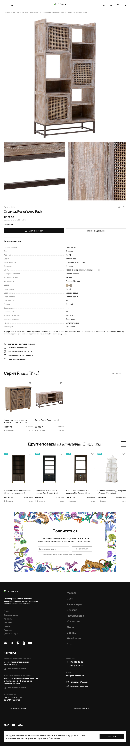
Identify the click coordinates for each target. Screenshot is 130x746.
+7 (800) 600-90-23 (74, 666)
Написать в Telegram (79, 686)
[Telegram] (11, 643)
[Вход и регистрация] (124, 5)
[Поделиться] (119, 207)
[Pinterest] (18, 643)
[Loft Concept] (65, 5)
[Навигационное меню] (5, 5)
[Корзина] (117, 5)
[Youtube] (30, 643)
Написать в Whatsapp (79, 682)
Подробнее (54, 738)
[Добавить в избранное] (124, 207)
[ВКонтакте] (5, 643)
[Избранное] (110, 5)
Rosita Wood (71, 259)
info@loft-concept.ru (75, 675)
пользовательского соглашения (70, 554)
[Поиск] (12, 5)
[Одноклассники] (24, 643)
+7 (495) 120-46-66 (74, 662)
